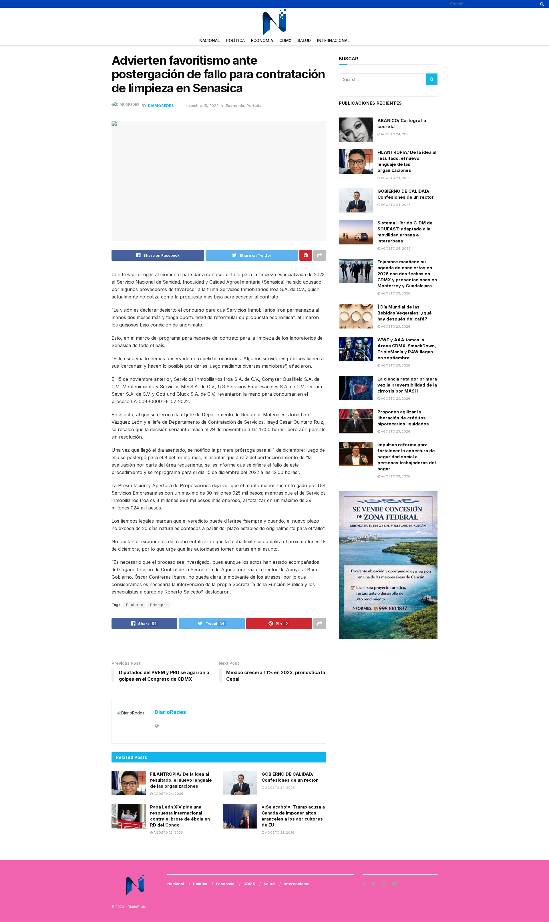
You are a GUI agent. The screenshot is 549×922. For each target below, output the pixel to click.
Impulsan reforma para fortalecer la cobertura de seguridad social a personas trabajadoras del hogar (406, 456)
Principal (158, 605)
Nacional (209, 40)
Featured (135, 605)
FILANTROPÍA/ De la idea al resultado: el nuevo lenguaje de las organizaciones (181, 780)
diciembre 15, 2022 (201, 105)
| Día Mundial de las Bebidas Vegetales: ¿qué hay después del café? (404, 313)
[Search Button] (541, 4)
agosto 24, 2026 (168, 794)
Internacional (333, 40)
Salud (304, 40)
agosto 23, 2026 (168, 833)
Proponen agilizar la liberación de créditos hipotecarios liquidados (403, 418)
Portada (254, 105)
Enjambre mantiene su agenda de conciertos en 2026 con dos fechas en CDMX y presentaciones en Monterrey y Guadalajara (407, 273)
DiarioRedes (161, 105)
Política (235, 40)
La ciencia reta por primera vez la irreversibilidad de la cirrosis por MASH (407, 385)
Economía (262, 40)
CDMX (285, 40)
